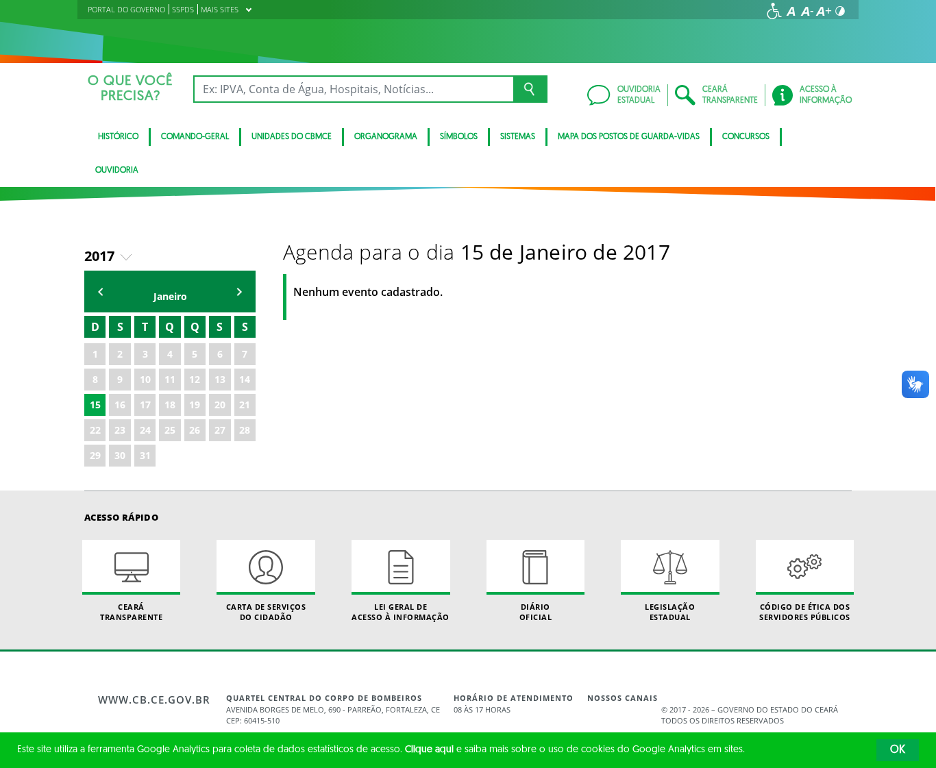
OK (897, 750)
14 (244, 379)
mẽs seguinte (239, 291)
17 (145, 404)
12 (194, 379)
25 (169, 429)
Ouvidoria (116, 170)
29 (95, 455)
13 (219, 379)
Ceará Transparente (131, 612)
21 (244, 404)
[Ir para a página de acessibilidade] (774, 11)
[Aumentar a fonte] (823, 11)
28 (244, 429)
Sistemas (517, 137)
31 (145, 455)
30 (119, 455)
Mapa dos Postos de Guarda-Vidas (629, 137)
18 (169, 404)
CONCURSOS (745, 137)
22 (95, 429)
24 (145, 429)
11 (169, 379)
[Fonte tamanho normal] (791, 11)
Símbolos (459, 137)
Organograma (385, 137)
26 (194, 429)
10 (145, 379)
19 (194, 404)
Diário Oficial (535, 612)
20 (219, 404)
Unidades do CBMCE (291, 137)
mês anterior (100, 291)
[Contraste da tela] (840, 11)
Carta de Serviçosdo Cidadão (266, 612)
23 (119, 429)
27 (219, 429)
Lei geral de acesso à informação (400, 612)
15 (95, 404)
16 (119, 404)
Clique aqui (429, 750)
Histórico (118, 137)
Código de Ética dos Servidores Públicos (804, 612)
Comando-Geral (195, 137)
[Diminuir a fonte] (807, 11)
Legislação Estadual (670, 612)
